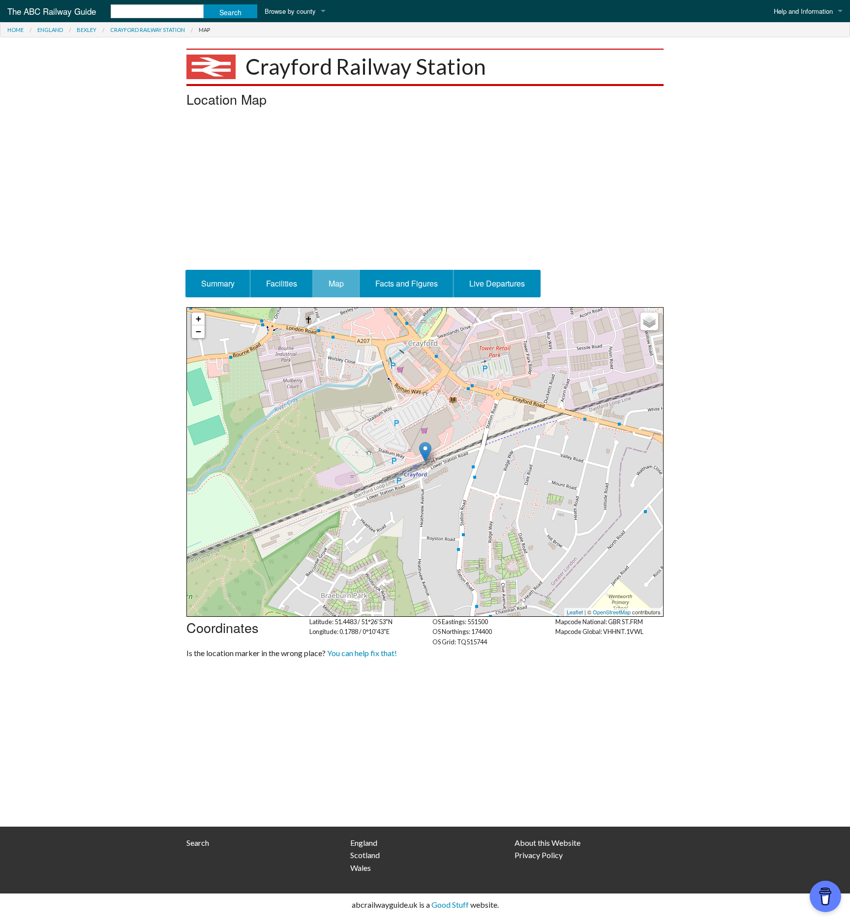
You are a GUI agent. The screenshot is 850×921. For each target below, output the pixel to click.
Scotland (365, 855)
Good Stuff (450, 904)
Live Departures (497, 283)
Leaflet (575, 612)
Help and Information (803, 11)
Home (15, 30)
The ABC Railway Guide (51, 11)
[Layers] (649, 321)
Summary (218, 283)
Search (197, 842)
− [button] (198, 331)
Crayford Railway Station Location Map (424, 462)
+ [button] (198, 319)
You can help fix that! (362, 653)
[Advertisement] (425, 191)
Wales (360, 867)
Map (336, 283)
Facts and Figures (406, 283)
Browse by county (290, 11)
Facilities (281, 283)
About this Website (547, 842)
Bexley (86, 30)
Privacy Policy (539, 855)
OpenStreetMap (612, 612)
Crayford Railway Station (147, 30)
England (50, 30)
